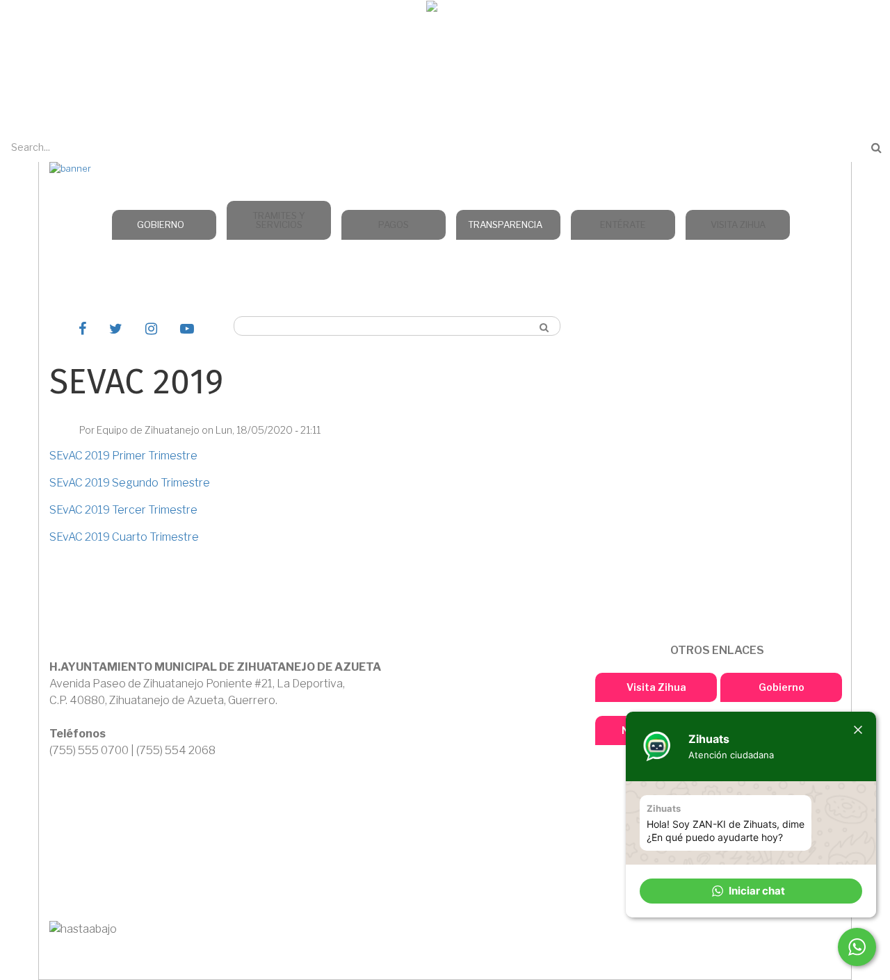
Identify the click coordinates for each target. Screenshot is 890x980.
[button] (751, 891)
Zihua (445, 28)
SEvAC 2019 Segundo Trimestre (129, 482)
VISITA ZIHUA (738, 224)
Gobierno (781, 687)
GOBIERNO (160, 224)
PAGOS (393, 224)
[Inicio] (445, 8)
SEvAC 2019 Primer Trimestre (123, 455)
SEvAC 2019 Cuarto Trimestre (124, 537)
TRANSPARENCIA (505, 224)
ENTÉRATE (623, 224)
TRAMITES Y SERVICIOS (278, 220)
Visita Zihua (656, 687)
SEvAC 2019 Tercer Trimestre (123, 509)
